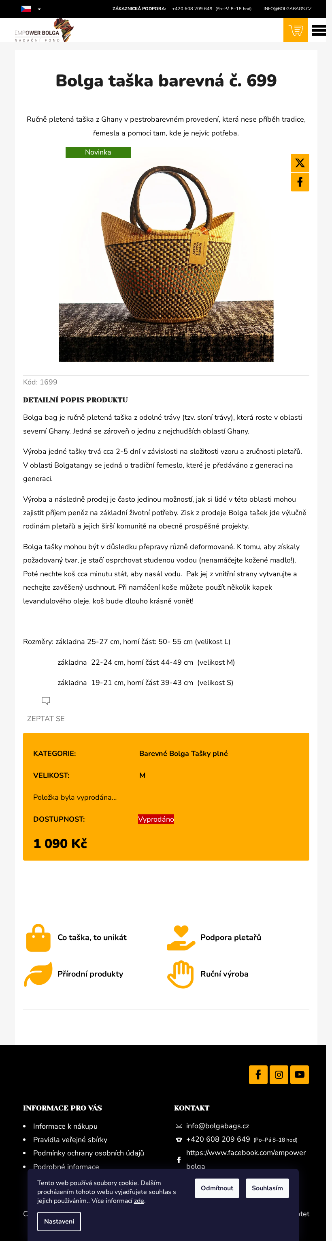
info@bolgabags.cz (217, 1126)
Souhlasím (267, 1188)
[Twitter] (300, 163)
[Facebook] (300, 182)
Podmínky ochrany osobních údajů (88, 1153)
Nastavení (59, 1221)
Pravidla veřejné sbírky (70, 1139)
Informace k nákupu (65, 1126)
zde (139, 1200)
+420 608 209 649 (219, 1139)
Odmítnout (217, 1188)
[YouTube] (299, 1074)
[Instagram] (279, 1074)
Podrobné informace (66, 1167)
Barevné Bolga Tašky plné (183, 753)
